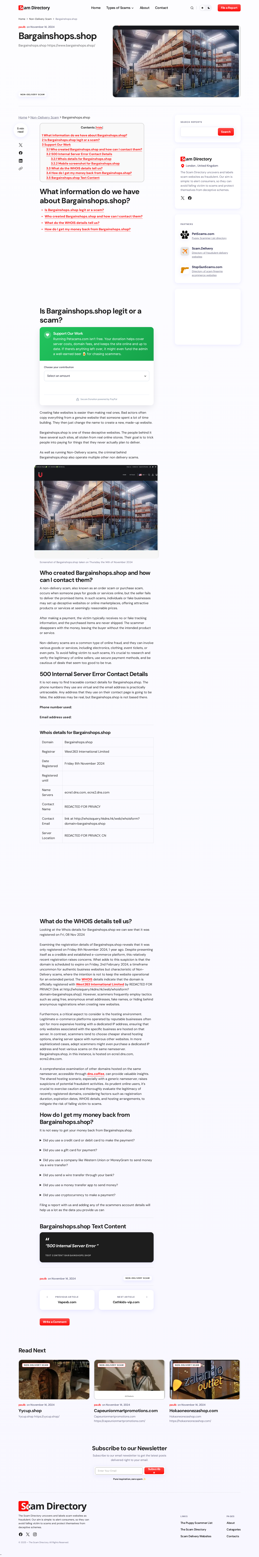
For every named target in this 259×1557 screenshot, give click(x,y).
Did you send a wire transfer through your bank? (78, 1175)
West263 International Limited (100, 984)
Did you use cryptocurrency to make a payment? (79, 1195)
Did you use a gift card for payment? (70, 1150)
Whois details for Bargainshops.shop (81, 159)
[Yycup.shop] (54, 1380)
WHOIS (87, 979)
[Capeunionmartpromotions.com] (129, 1380)
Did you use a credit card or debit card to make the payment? (89, 1140)
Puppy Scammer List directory (209, 238)
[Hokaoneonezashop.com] (205, 1380)
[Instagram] (34, 1534)
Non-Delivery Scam (40, 18)
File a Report (229, 8)
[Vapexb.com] (67, 1300)
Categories (233, 1529)
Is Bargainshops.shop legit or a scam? (71, 140)
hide (99, 127)
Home (22, 18)
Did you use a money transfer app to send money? (80, 1185)
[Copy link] (21, 169)
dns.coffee (95, 1074)
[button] (192, 8)
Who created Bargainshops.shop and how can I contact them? (94, 149)
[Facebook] (189, 198)
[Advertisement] (97, 272)
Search (226, 132)
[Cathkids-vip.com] (126, 1300)
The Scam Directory (193, 1529)
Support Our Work (56, 145)
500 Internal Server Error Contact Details (79, 154)
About (231, 1523)
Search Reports (191, 122)
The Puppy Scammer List (196, 1523)
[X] (182, 198)
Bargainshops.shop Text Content (73, 178)
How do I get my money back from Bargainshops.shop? (89, 173)
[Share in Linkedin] (21, 161)
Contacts (233, 1536)
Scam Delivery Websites (195, 1536)
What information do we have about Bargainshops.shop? (84, 135)
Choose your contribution (59, 367)
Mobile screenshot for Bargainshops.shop (85, 163)
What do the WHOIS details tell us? (74, 168)
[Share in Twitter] (21, 145)
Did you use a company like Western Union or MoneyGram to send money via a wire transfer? (96, 1162)
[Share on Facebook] (21, 153)
